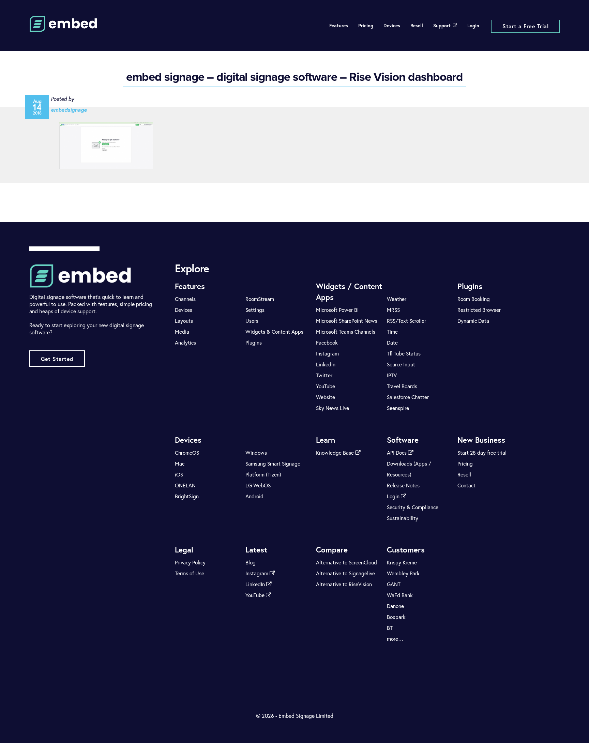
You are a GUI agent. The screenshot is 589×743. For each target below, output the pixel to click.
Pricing (365, 25)
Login (473, 25)
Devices (391, 25)
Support (442, 25)
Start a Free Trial (525, 26)
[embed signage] (63, 28)
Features (338, 25)
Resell (416, 25)
